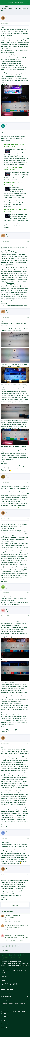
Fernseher (9, 919)
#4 (28, 482)
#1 (28, 23)
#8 (28, 743)
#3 (28, 317)
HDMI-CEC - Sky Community (18, 507)
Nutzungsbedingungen (7, 1024)
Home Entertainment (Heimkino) (15, 939)
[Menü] (2, 2)
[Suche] (28, 2)
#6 (28, 592)
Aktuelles (4, 977)
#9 (28, 838)
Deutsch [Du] (4, 1016)
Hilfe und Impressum (6, 1031)
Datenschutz (4, 1027)
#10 (28, 874)
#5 (28, 518)
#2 (28, 241)
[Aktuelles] (24, 2)
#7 (28, 616)
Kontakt (3, 1020)
